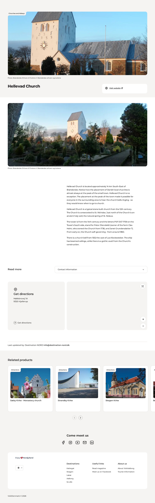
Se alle (69, 482)
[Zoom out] (143, 326)
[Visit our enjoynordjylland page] (63, 442)
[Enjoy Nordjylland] (24, 458)
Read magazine (99, 468)
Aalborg (70, 478)
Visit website (115, 88)
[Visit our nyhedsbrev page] (85, 442)
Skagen (70, 472)
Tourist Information (126, 472)
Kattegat (70, 468)
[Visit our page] (70, 442)
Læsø (69, 475)
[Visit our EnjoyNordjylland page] (77, 442)
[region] (107, 306)
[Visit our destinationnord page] (92, 442)
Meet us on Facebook (101, 472)
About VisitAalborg (126, 468)
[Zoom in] (143, 319)
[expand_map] (142, 286)
